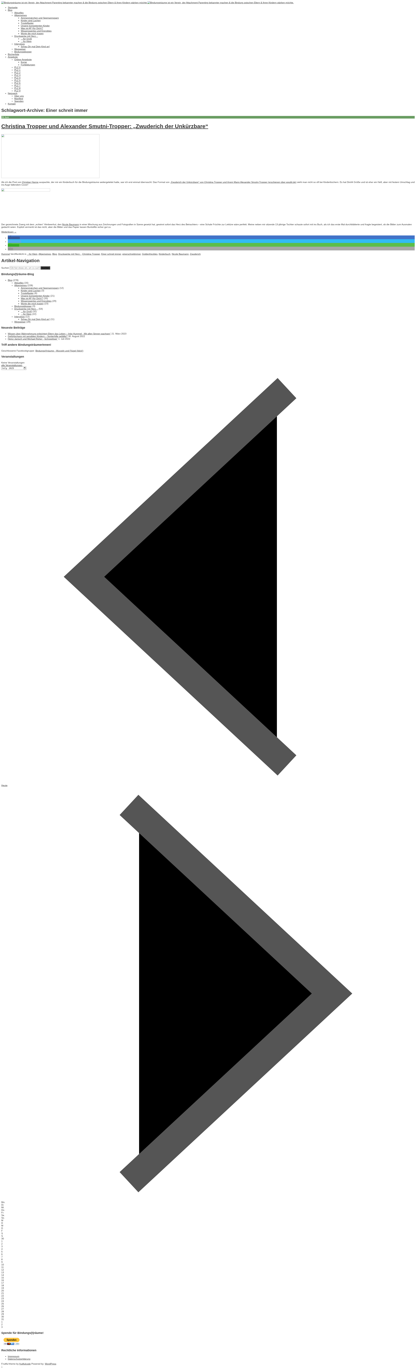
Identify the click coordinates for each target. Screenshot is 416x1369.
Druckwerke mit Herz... (70, 254)
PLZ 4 (17, 77)
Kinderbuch (164, 254)
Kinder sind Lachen (31, 20)
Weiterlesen (8, 232)
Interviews (19, 44)
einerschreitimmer (131, 254)
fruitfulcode (25, 1363)
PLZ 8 (17, 88)
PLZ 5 (17, 80)
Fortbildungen (28, 64)
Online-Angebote (23, 59)
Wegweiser (20, 49)
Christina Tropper (91, 254)
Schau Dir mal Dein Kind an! (35, 46)
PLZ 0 (17, 67)
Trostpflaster (27, 23)
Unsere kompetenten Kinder (35, 25)
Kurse (24, 62)
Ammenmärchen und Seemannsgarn (40, 18)
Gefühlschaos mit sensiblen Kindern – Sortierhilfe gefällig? (38, 336)
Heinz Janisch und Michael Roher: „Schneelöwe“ (33, 339)
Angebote (13, 57)
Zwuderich (195, 254)
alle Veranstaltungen (11, 365)
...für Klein (32, 254)
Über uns (19, 96)
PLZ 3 (17, 75)
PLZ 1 (17, 70)
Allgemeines (20, 15)
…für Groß (26, 38)
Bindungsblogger (23, 51)
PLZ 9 (17, 90)
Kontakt (12, 103)
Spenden (19, 101)
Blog (10, 10)
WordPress (50, 1363)
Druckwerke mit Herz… (26, 36)
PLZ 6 (17, 83)
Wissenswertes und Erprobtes (36, 31)
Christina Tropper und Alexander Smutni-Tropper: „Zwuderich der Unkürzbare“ (104, 126)
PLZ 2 (17, 72)
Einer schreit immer (111, 254)
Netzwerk (12, 93)
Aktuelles (19, 12)
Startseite (13, 7)
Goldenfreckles (149, 254)
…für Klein (26, 41)
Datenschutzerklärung (19, 1359)
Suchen (5, 268)
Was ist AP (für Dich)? (32, 28)
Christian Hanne (30, 182)
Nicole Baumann (70, 224)
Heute (4, 785)
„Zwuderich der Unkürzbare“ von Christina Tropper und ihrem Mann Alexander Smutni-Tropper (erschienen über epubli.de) (233, 182)
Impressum (13, 1356)
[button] (14, 238)
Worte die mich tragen (32, 33)
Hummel (5, 254)
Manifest (18, 98)
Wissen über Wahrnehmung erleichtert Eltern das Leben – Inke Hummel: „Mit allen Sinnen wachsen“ (59, 333)
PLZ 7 (17, 85)
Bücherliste (13, 54)
